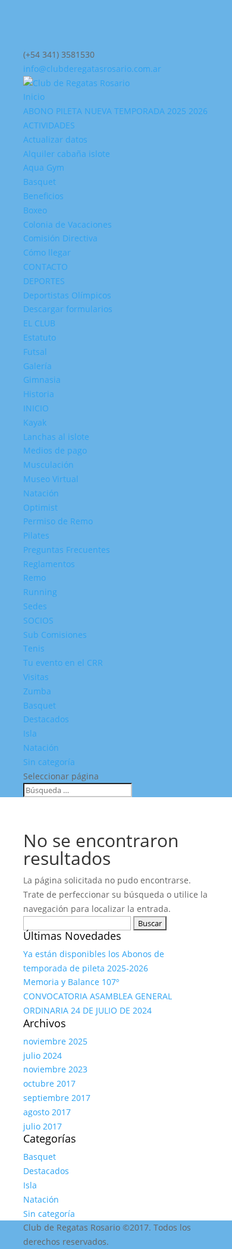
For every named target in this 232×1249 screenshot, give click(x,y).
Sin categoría (49, 761)
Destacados (46, 719)
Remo (34, 577)
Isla (30, 733)
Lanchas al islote (56, 436)
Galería (37, 366)
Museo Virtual (51, 479)
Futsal (35, 351)
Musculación (48, 464)
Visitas (36, 676)
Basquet (39, 181)
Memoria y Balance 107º (71, 981)
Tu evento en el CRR (63, 662)
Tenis (34, 648)
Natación (41, 493)
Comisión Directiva (60, 238)
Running (40, 591)
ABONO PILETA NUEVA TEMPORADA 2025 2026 (115, 111)
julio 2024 (42, 1055)
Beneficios (43, 196)
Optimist (40, 507)
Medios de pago (55, 450)
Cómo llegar (47, 252)
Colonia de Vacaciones (67, 224)
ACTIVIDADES (49, 125)
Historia (38, 393)
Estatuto (39, 337)
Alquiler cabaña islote (66, 153)
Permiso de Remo (58, 521)
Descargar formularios (67, 308)
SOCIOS (38, 620)
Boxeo (35, 210)
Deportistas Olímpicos (67, 295)
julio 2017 (42, 1126)
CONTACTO (45, 266)
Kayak (34, 422)
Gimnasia (42, 379)
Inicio (34, 96)
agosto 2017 (47, 1112)
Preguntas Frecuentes (66, 549)
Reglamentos (49, 564)
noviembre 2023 (55, 1069)
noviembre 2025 (55, 1041)
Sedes (35, 606)
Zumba (37, 691)
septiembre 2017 (56, 1097)
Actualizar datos (55, 139)
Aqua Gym (43, 167)
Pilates (36, 535)
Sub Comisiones (55, 634)
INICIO (36, 408)
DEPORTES (44, 281)
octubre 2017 (49, 1083)
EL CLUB (39, 323)
